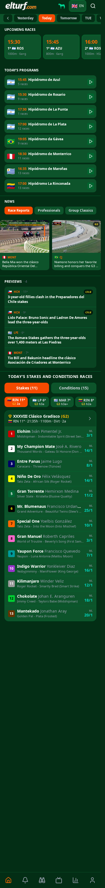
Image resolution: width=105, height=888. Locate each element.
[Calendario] (7, 18)
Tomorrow (68, 18)
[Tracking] (42, 880)
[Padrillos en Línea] (62, 6)
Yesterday (25, 18)
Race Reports (18, 210)
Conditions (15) (73, 388)
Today (47, 18)
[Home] (8, 880)
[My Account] (92, 880)
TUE (88, 18)
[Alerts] (25, 880)
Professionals (49, 210)
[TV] (58, 880)
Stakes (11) (27, 388)
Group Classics (81, 210)
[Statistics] (75, 880)
